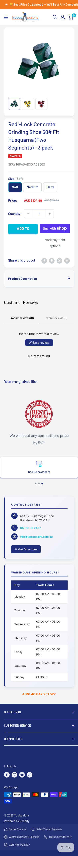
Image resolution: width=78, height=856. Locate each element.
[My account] (63, 17)
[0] (70, 17)
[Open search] (55, 17)
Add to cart (23, 230)
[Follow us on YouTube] (22, 775)
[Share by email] (67, 260)
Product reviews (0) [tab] (22, 318)
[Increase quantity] (49, 213)
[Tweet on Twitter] (59, 260)
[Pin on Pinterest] (52, 260)
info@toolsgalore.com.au (36, 536)
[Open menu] (6, 17)
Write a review (39, 342)
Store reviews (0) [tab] (56, 318)
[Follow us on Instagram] (14, 775)
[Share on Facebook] (44, 260)
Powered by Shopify (16, 821)
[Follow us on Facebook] (7, 775)
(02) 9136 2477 (30, 528)
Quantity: (15, 213)
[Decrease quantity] (28, 213)
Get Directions (27, 549)
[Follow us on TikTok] (29, 775)
